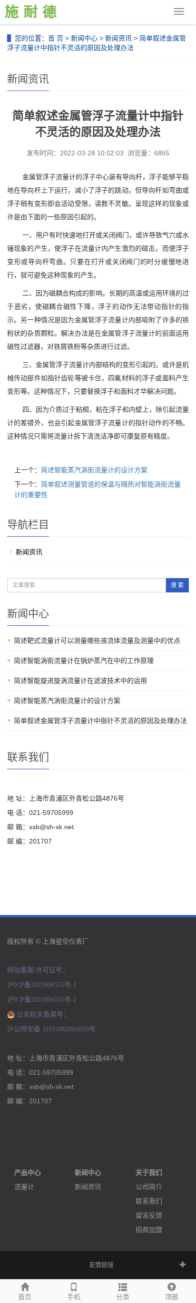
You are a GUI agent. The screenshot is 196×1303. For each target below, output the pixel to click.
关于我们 (149, 1172)
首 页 (55, 38)
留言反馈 (149, 1215)
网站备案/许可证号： (38, 970)
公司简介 (149, 1187)
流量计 (24, 1187)
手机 (73, 1297)
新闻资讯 (118, 38)
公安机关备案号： (43, 1014)
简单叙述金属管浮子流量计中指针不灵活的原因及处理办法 (100, 720)
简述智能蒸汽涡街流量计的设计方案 (94, 470)
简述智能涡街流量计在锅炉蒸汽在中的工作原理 (84, 660)
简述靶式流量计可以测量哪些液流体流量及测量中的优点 (97, 640)
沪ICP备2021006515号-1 (42, 984)
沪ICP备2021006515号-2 (42, 999)
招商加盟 (149, 1229)
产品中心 (27, 1172)
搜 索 (177, 585)
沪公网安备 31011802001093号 (51, 1029)
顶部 (171, 1297)
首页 (24, 1297)
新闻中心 (84, 38)
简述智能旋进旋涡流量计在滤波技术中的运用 (80, 680)
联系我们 (149, 1201)
